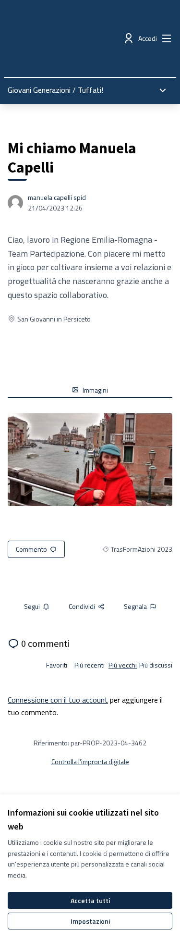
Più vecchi (122, 665)
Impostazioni (90, 921)
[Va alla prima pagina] (68, 38)
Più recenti (89, 665)
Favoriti (56, 665)
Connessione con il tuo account (58, 700)
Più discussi (155, 665)
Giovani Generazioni (39, 90)
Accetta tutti (90, 900)
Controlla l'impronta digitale (90, 761)
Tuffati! (90, 90)
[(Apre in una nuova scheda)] (90, 459)
